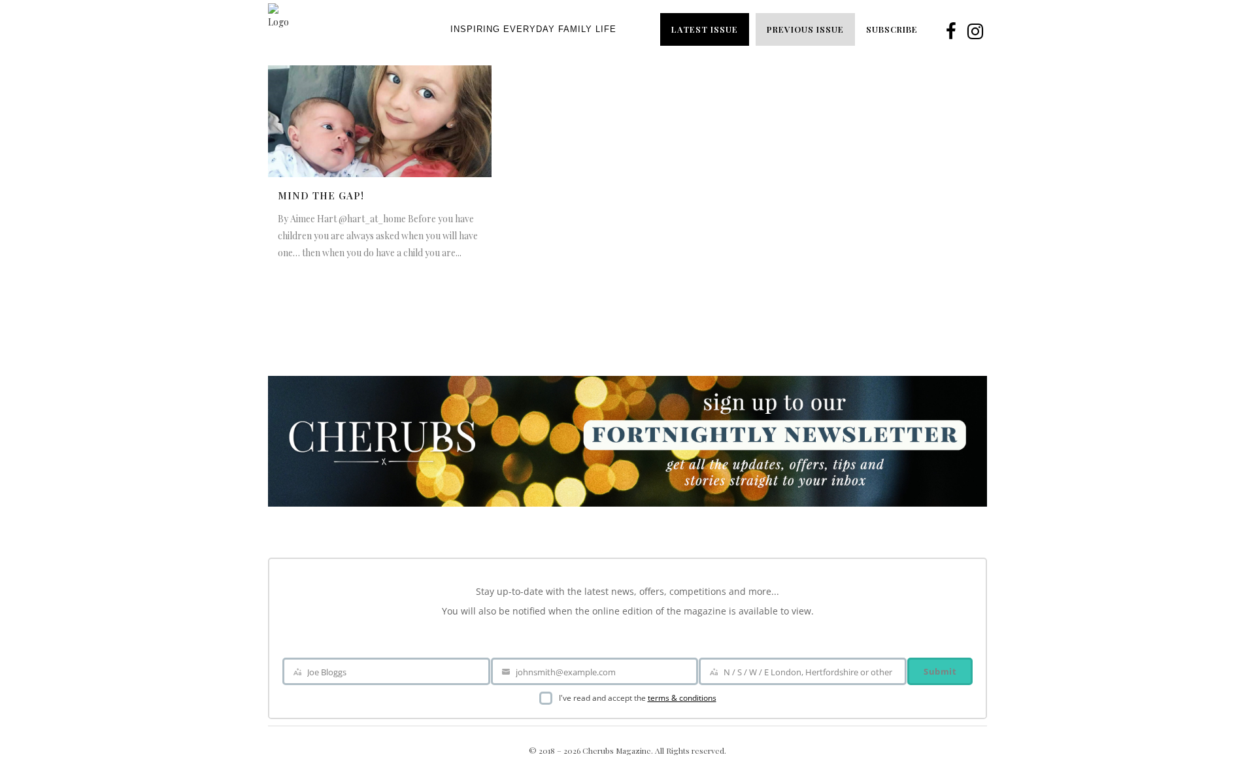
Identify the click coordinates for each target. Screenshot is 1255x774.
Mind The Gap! (321, 195)
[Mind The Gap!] (380, 121)
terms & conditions (682, 697)
